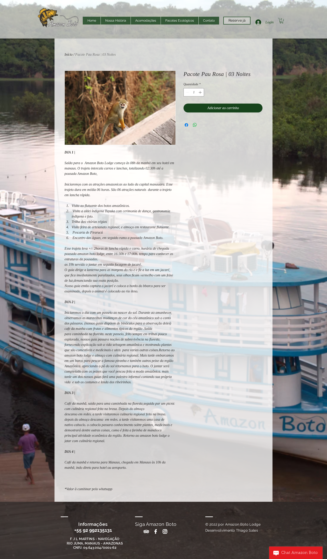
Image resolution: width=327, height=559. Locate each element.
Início (69, 54)
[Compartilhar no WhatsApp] (195, 125)
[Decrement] (187, 92)
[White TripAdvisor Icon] (146, 531)
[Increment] (200, 92)
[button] (281, 20)
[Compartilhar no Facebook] (186, 125)
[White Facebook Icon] (156, 531)
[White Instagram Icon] (165, 531)
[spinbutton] (194, 92)
